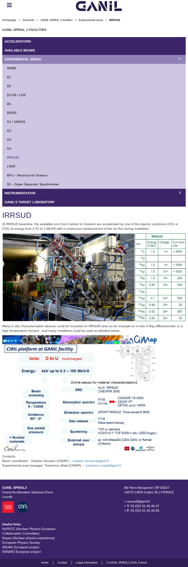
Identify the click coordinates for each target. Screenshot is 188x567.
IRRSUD (13, 157)
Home (45, 562)
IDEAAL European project (20, 547)
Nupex (28, 538)
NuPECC (28, 531)
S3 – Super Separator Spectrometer (33, 184)
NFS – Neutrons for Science (27, 175)
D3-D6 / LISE (16, 95)
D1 (9, 77)
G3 (9, 139)
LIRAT (11, 166)
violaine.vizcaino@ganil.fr (90, 461)
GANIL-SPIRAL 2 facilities (57, 20)
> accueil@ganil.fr (137, 501)
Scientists (28, 20)
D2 (9, 86)
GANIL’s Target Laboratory (30, 202)
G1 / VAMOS (16, 122)
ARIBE (11, 68)
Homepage (9, 20)
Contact (62, 562)
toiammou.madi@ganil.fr (103, 465)
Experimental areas (91, 20)
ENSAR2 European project (21, 552)
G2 (9, 130)
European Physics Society (21, 542)
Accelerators (18, 41)
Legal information (87, 562)
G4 (9, 148)
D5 (9, 104)
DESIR (12, 113)
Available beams (20, 50)
